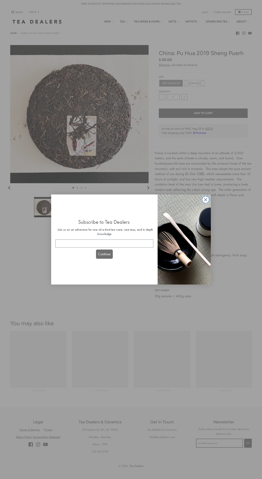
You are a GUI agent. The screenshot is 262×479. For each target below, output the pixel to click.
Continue (104, 254)
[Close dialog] (205, 199)
